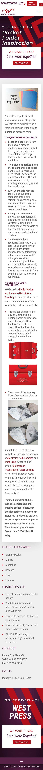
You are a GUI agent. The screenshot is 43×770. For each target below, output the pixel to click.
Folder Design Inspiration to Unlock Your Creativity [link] (19, 293)
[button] (38, 12)
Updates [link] (9, 580)
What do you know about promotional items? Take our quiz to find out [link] (20, 607)
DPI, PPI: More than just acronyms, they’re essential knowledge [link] (19, 638)
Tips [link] (7, 575)
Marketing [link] (10, 564)
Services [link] (9, 570)
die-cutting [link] (12, 457)
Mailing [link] (9, 559)
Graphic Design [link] (13, 554)
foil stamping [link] (26, 457)
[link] (8, 12)
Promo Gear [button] (21, 3)
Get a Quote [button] (31, 3)
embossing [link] (10, 461)
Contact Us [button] (21, 63)
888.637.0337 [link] (9, 3)
